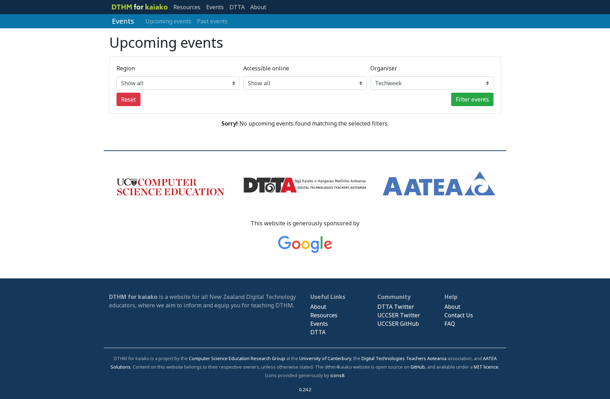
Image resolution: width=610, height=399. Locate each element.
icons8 (337, 375)
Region (125, 68)
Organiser (383, 68)
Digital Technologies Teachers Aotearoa (404, 358)
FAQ (449, 324)
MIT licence (486, 367)
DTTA (237, 7)
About (258, 7)
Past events (212, 21)
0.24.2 (305, 389)
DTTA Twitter (395, 307)
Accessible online (266, 68)
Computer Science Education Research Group (237, 358)
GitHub (418, 367)
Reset (128, 99)
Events (215, 7)
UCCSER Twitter (398, 315)
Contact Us (458, 315)
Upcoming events (168, 21)
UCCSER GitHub (398, 324)
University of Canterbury (325, 358)
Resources (187, 7)
